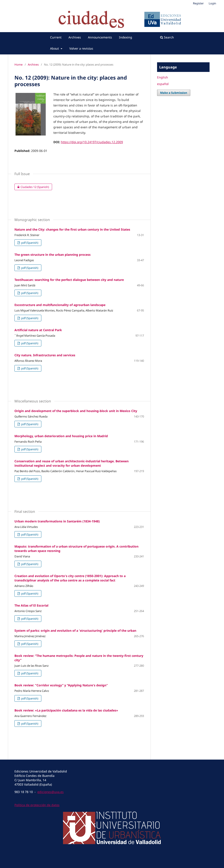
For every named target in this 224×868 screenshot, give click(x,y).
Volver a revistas (81, 48)
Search (168, 37)
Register (198, 3)
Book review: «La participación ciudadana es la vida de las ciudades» (66, 710)
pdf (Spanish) (29, 243)
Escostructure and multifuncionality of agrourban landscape (59, 305)
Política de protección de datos (37, 805)
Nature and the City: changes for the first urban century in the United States (72, 229)
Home (18, 64)
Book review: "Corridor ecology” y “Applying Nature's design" (61, 685)
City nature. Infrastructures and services (44, 355)
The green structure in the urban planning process (52, 254)
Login (212, 3)
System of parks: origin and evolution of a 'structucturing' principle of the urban (75, 630)
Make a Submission (173, 93)
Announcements (100, 37)
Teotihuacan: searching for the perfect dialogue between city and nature (69, 280)
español (163, 84)
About (55, 48)
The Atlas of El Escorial (31, 605)
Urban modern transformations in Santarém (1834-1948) (57, 521)
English (162, 77)
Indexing (125, 37)
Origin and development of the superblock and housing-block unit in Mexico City (75, 411)
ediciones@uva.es (50, 792)
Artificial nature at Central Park (38, 330)
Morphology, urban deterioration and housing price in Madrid (61, 436)
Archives (74, 37)
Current (55, 37)
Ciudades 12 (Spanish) (31, 187)
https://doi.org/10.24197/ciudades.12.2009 (92, 142)
